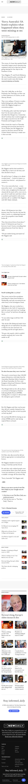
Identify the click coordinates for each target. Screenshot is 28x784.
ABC (3, 482)
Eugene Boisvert (5, 35)
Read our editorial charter (14, 736)
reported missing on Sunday (10, 81)
